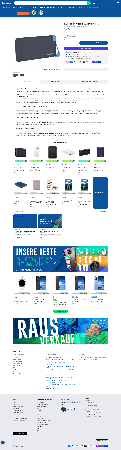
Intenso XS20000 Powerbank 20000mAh (55, 382)
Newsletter (39, 426)
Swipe (47, 206)
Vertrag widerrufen (20, 433)
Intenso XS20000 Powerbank (52, 388)
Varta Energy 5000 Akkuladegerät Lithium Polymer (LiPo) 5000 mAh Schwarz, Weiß (36, 170)
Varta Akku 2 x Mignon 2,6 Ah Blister (68, 200)
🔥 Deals (95, 7)
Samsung (16, 303)
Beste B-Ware (24, 7)
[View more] (60, 259)
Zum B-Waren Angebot (61, 311)
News (14, 414)
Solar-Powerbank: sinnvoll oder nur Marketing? (89, 359)
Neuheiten (15, 7)
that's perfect (61, 7)
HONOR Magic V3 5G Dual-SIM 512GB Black (41, 300)
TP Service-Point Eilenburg (43, 424)
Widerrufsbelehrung (18, 406)
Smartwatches (51, 7)
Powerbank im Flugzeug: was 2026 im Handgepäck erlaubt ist (92, 357)
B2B (38, 408)
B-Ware (39, 410)
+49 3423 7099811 (91, 414)
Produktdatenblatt (61, 300)
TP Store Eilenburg (41, 422)
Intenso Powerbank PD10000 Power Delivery (56, 373)
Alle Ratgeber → (104, 211)
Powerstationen (16, 371)
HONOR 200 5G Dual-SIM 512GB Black (78, 300)
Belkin (15, 172)
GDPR (14, 416)
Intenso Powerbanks (17, 363)
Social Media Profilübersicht (43, 420)
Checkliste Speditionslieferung (20, 418)
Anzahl (65, 39)
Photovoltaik (71, 7)
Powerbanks (21, 20)
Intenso (47, 171)
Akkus (14, 367)
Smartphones (33, 7)
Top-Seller (79, 7)
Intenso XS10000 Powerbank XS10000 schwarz (56, 380)
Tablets (42, 7)
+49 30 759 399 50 (91, 402)
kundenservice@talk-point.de (92, 405)
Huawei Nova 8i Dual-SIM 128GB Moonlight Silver (97, 300)
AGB (14, 402)
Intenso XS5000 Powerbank (18, 200)
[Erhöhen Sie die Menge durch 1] (76, 43)
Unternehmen (40, 418)
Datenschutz (16, 408)
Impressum (15, 404)
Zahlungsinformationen (42, 406)
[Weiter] (105, 291)
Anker (79, 172)
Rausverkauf (87, 7)
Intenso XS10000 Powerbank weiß (53, 375)
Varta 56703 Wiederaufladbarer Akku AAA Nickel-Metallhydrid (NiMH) (84, 202)
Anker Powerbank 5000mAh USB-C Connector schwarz (83, 169)
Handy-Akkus (16, 369)
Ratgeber (39, 416)
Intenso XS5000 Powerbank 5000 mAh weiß (68, 169)
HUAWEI (93, 303)
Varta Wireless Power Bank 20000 (53, 357)
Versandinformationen (42, 404)
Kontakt (39, 430)
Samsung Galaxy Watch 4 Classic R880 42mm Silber (21, 300)
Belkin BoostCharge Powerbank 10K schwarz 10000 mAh (19, 169)
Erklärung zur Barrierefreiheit (20, 420)
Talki (38, 428)
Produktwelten (6, 7)
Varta (31, 174)
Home (14, 20)
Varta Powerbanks (17, 359)
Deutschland (101, 440)
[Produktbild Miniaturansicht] (16, 75)
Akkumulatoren (16, 365)
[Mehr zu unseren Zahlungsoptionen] (79, 52)
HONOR (35, 303)
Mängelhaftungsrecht (18, 412)
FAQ (38, 412)
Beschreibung (26, 81)
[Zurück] (15, 291)
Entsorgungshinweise (18, 410)
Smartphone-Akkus (17, 373)
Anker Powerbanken (17, 361)
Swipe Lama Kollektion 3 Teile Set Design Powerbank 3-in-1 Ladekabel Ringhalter (52, 202)
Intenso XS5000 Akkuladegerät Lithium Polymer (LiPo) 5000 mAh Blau (99, 170)
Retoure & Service (41, 402)
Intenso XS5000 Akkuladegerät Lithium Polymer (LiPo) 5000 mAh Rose (36, 202)
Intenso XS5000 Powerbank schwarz (51, 168)
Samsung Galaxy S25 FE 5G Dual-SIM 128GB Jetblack (60, 303)
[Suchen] (89, 3)
